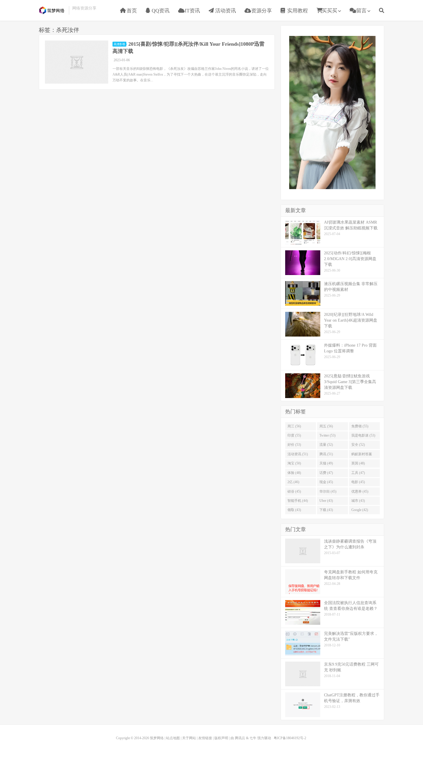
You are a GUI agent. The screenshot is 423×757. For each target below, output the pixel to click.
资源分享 (261, 11)
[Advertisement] (332, 112)
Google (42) (359, 510)
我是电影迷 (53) (363, 435)
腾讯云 (240, 738)
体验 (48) (294, 473)
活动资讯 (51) (297, 454)
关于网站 (189, 738)
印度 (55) (294, 435)
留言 (361, 11)
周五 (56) (326, 426)
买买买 (329, 11)
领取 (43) (294, 510)
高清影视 (119, 44)
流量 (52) (326, 445)
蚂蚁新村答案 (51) (361, 455)
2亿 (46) (293, 482)
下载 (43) (326, 510)
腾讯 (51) (326, 454)
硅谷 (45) (294, 491)
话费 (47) (326, 473)
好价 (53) (294, 445)
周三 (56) (294, 426)
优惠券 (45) (359, 491)
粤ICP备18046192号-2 (290, 738)
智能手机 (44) (297, 501)
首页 (131, 11)
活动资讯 (225, 11)
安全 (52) (358, 445)
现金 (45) (326, 482)
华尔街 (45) (327, 491)
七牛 (252, 738)
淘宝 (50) (294, 463)
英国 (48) (358, 463)
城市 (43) (358, 501)
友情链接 (205, 738)
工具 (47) (358, 473)
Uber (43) (326, 501)
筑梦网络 (52, 10)
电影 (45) (358, 482)
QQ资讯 (159, 11)
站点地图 (173, 738)
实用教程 (297, 11)
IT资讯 (191, 11)
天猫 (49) (326, 463)
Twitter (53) (327, 435)
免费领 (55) (359, 426)
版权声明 (221, 738)
